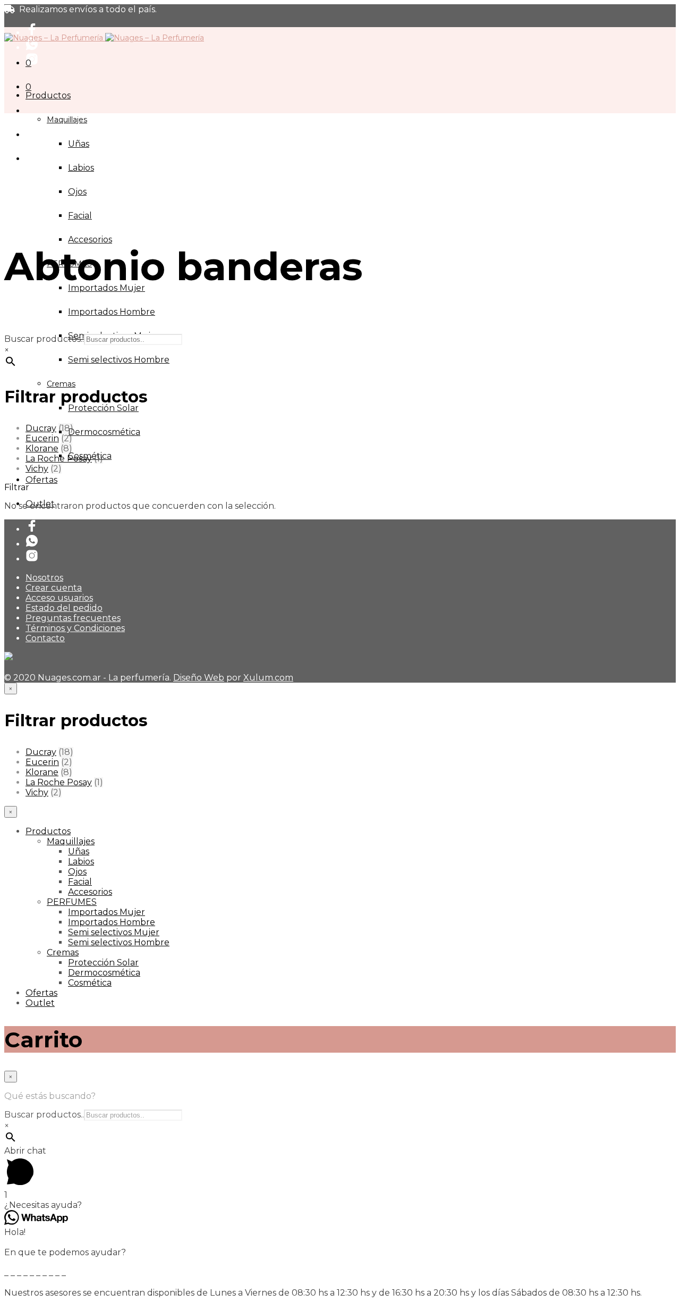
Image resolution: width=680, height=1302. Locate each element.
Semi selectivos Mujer (113, 932)
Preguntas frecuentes (73, 618)
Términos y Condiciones (75, 628)
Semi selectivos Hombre (118, 360)
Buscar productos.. (44, 339)
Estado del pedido (64, 608)
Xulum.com (268, 678)
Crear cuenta (54, 588)
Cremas (61, 384)
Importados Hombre (111, 312)
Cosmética (90, 983)
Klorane (42, 448)
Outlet (40, 1003)
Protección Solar (103, 408)
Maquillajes (67, 119)
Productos (48, 95)
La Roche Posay (59, 458)
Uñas (78, 144)
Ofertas (41, 480)
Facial (80, 216)
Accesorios (90, 239)
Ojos (77, 192)
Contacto (45, 638)
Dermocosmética (104, 432)
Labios (81, 168)
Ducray (41, 428)
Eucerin (42, 438)
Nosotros (44, 578)
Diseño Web (198, 678)
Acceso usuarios (59, 598)
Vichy (37, 469)
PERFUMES (72, 902)
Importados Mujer (106, 912)
